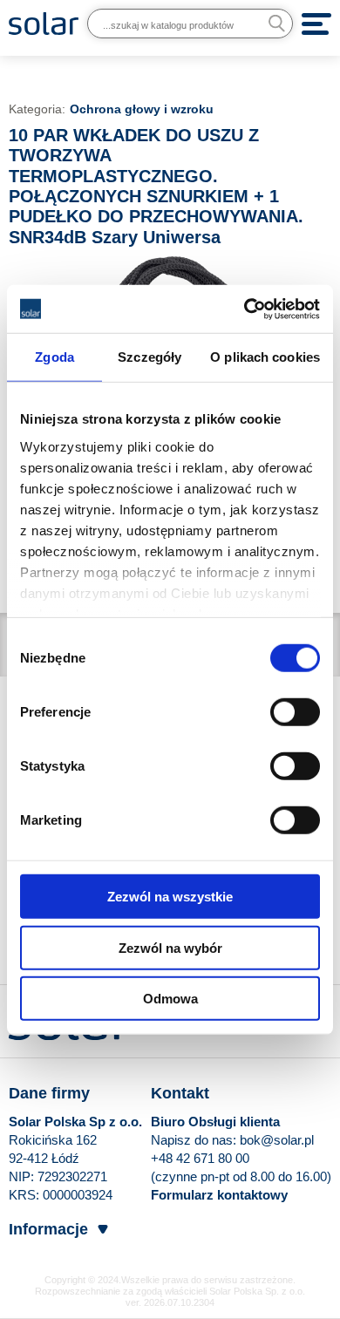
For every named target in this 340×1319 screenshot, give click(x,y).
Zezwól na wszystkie (170, 896)
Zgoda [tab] (54, 357)
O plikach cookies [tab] (265, 357)
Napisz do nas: (195, 1139)
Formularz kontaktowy (219, 1194)
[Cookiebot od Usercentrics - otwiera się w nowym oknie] (244, 308)
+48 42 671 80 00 (200, 1158)
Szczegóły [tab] (149, 357)
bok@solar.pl (277, 1139)
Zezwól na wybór (170, 947)
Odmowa (170, 998)
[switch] (295, 711)
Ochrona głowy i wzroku (142, 109)
